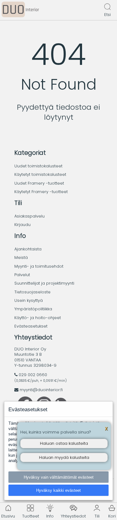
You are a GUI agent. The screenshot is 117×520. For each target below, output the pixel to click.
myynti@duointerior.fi (41, 390)
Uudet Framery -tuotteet (39, 183)
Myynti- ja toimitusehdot (38, 266)
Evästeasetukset (30, 326)
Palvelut (22, 275)
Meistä (21, 257)
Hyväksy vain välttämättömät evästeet (59, 477)
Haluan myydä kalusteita (64, 457)
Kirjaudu (22, 225)
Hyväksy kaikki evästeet (58, 490)
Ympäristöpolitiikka (33, 309)
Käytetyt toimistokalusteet (40, 174)
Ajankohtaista (27, 249)
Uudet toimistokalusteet (38, 166)
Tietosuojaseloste (32, 292)
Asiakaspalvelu (29, 216)
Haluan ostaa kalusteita (64, 443)
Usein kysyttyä (28, 300)
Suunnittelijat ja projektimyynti (44, 283)
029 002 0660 (33, 375)
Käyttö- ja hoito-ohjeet (37, 318)
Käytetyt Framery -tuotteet (41, 192)
